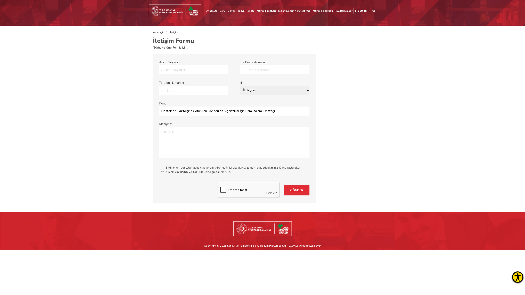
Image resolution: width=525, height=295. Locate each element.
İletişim (174, 32)
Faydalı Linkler (344, 11)
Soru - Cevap (228, 11)
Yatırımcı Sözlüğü (323, 11)
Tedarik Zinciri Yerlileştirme (294, 11)
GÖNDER (296, 190)
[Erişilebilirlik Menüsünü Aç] (517, 277)
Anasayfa (212, 11)
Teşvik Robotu (246, 11)
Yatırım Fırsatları (266, 11)
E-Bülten (361, 11)
